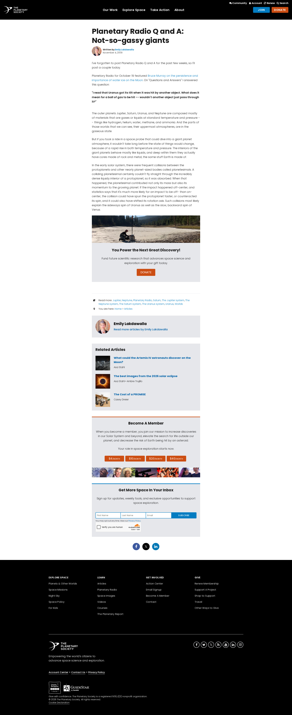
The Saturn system (130, 304)
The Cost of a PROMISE (130, 394)
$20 (155, 458)
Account (257, 3)
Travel (198, 602)
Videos (101, 602)
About (179, 10)
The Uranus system (153, 304)
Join (261, 10)
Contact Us (78, 672)
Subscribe (183, 515)
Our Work (110, 10)
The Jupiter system (173, 300)
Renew (271, 3)
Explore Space (134, 10)
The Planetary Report (110, 614)
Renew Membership (207, 583)
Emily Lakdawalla (130, 323)
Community (239, 3)
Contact (151, 602)
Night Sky (54, 596)
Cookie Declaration (59, 702)
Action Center (154, 583)
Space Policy (57, 602)
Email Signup (154, 589)
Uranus (169, 304)
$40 (176, 458)
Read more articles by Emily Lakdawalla (141, 329)
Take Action (160, 10)
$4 (114, 458)
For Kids (53, 608)
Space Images (106, 596)
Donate (280, 10)
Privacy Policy (134, 520)
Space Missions (58, 589)
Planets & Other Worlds (63, 583)
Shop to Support (205, 596)
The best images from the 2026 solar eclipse (145, 376)
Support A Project (205, 589)
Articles (128, 309)
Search (284, 3)
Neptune (127, 300)
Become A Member (157, 596)
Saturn (157, 300)
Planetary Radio (142, 300)
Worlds (179, 304)
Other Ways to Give (207, 608)
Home (118, 309)
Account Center (58, 672)
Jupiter (117, 300)
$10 (135, 458)
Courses (102, 608)
